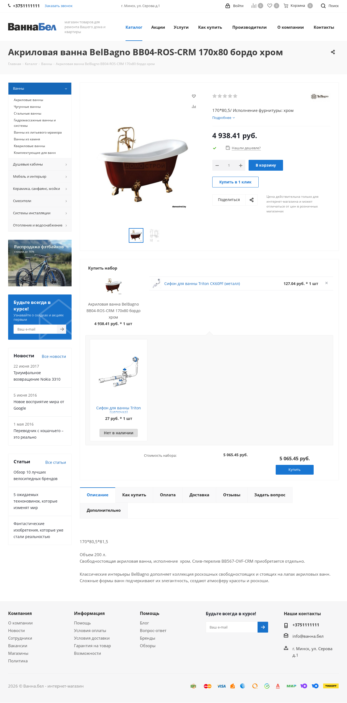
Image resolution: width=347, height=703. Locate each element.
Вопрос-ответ (153, 630)
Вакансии (17, 645)
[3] (225, 96)
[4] (230, 96)
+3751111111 (306, 624)
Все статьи (55, 462)
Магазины (18, 653)
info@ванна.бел (308, 636)
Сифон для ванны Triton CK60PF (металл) (202, 283)
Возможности (87, 653)
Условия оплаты (90, 630)
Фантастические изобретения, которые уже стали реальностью (38, 530)
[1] (214, 96)
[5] (235, 96)
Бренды (147, 638)
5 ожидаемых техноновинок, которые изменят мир (35, 501)
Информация (89, 613)
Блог (144, 623)
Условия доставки (92, 638)
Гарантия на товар (92, 645)
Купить (294, 469)
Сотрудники (20, 638)
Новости (16, 630)
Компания (20, 613)
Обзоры (148, 645)
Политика (18, 660)
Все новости (54, 356)
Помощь (82, 623)
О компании (20, 623)
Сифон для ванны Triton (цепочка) (118, 409)
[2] (220, 96)
